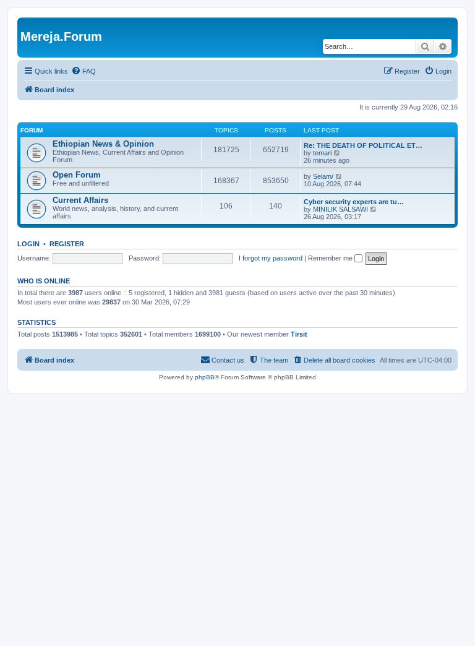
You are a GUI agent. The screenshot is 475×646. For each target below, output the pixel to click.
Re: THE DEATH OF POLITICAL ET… (363, 145)
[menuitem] (83, 71)
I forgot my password (270, 258)
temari (322, 153)
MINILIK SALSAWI (340, 209)
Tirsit (299, 334)
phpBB (205, 377)
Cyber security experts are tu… (354, 201)
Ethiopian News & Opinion (103, 144)
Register (66, 244)
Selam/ (323, 176)
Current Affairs (80, 200)
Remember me (331, 258)
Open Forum (77, 174)
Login (28, 244)
